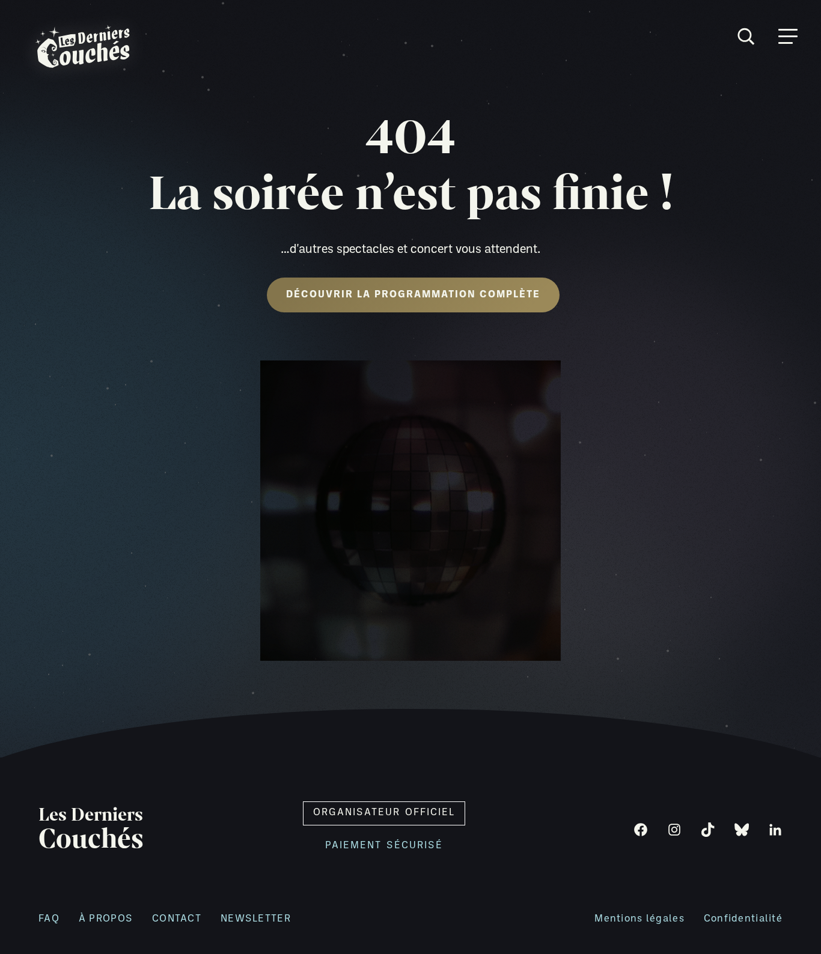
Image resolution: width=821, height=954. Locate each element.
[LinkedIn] (775, 829)
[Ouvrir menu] (788, 36)
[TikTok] (708, 829)
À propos (106, 919)
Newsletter (256, 919)
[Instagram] (674, 829)
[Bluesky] (741, 829)
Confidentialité (743, 919)
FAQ (49, 919)
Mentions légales (639, 919)
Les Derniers (91, 830)
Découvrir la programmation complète (413, 295)
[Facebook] (641, 829)
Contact (176, 919)
